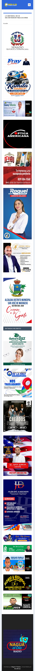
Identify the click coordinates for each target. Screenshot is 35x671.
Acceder (5, 23)
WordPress (17, 668)
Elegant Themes (16, 667)
